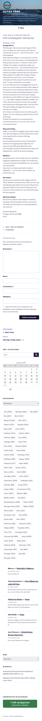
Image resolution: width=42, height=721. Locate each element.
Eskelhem (9, 433)
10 (5, 376)
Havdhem (9, 463)
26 (16, 382)
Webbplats (7, 297)
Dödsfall (23, 425)
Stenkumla (9, 524)
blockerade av (22, 704)
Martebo (22, 493)
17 (5, 379)
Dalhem (9, 425)
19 (15, 379)
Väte (24, 549)
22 (31, 379)
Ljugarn (8, 489)
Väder (8, 541)
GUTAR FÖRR (11, 11)
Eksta (8, 429)
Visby (26, 536)
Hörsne (8, 472)
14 (26, 376)
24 (5, 382)
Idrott (21, 472)
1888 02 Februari (17, 227)
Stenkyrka (10, 230)
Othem (28, 502)
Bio (34, 412)
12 (15, 376)
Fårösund (20, 446)
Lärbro (8, 493)
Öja (22, 554)
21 (26, 379)
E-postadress (8, 286)
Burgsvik (9, 420)
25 (10, 382)
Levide (22, 485)
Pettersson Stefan (15, 599)
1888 (7, 227)
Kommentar (8, 249)
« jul (10, 389)
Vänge (21, 541)
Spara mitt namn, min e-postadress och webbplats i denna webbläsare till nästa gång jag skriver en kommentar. (19, 309)
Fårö (8, 446)
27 (21, 382)
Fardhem (9, 438)
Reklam (28, 506)
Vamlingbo (21, 532)
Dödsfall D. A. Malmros (25, 568)
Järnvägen (10, 476)
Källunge (9, 485)
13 (21, 376)
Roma (8, 511)
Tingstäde (23, 528)
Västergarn (25, 545)
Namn (5, 276)
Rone (21, 511)
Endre (20, 429)
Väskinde (9, 545)
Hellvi (8, 468)
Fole (22, 438)
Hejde (23, 463)
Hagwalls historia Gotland (12, 678)
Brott (19, 416)
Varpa (27, 599)
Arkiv (5, 655)
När (21, 498)
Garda (21, 450)
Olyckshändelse (12, 502)
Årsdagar (9, 554)
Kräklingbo (27, 481)
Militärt (9, 498)
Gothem (9, 455)
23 (37, 379)
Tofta (7, 532)
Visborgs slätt (11, 536)
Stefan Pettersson (22, 35)
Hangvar (24, 459)
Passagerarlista (12, 506)
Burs (22, 420)
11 (10, 376)
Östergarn (9, 558)
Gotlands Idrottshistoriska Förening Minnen (18, 671)
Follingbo (9, 442)
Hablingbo (9, 459)
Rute (23, 515)
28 (26, 382)
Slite (20, 519)
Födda (8, 450)
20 (21, 379)
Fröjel (22, 442)
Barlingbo (21, 412)
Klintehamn (10, 481)
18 (10, 379)
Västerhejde (10, 549)
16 (37, 376)
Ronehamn (9, 515)
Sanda (8, 519)
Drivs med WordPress (16, 716)
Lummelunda (23, 489)
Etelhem (24, 433)
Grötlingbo (23, 455)
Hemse (21, 468)
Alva (8, 412)
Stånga (9, 528)
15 (31, 376)
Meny (22, 28)
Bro (7, 416)
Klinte (23, 476)
